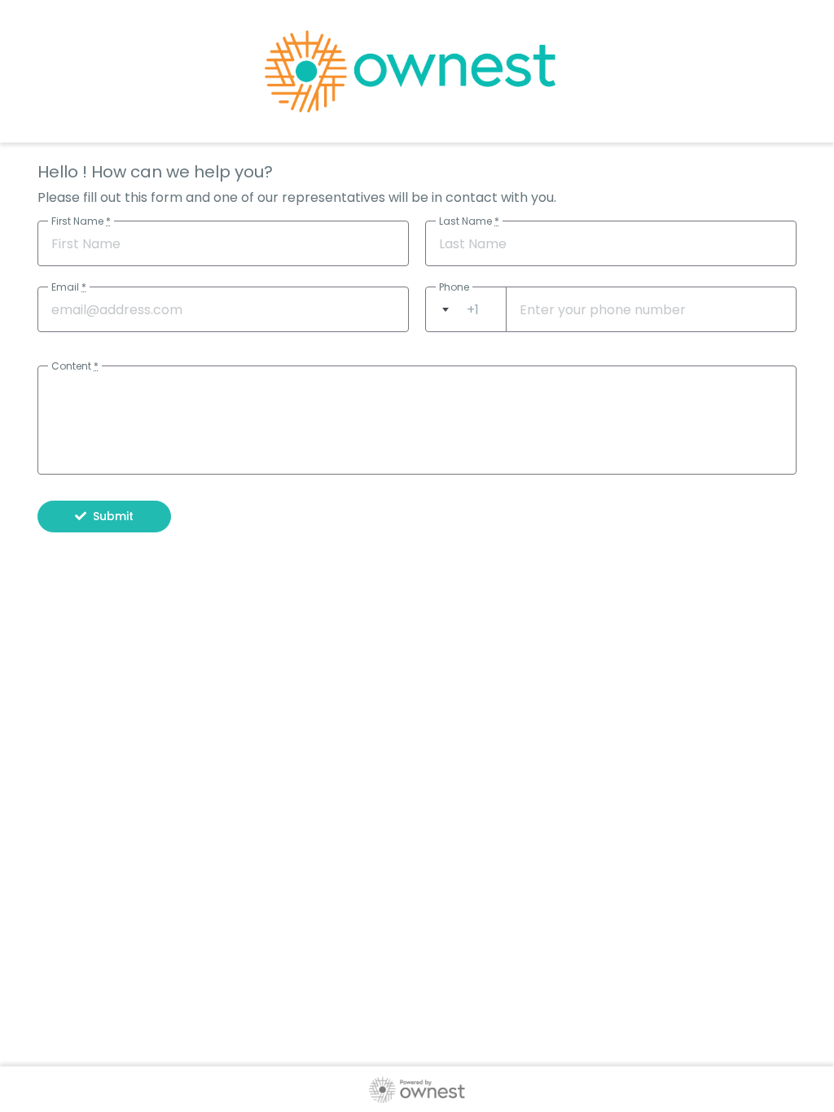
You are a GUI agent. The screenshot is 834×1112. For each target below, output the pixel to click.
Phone (454, 287)
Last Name (469, 221)
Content (75, 366)
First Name (81, 221)
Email (68, 287)
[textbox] (466, 309)
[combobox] (466, 309)
